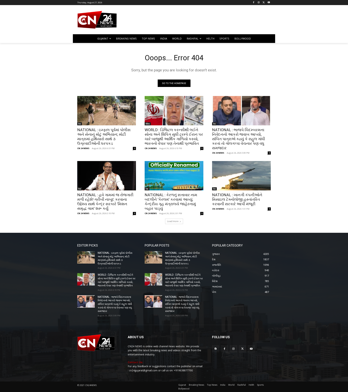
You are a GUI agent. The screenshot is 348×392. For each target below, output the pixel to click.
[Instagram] (259, 3)
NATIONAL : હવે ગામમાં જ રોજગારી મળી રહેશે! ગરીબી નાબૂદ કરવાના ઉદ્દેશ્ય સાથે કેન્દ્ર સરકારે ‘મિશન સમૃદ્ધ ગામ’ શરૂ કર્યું (105, 202)
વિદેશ (148, 123)
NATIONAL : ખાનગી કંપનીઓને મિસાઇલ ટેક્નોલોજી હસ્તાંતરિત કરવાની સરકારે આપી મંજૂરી (237, 199)
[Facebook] (254, 3)
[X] (264, 3)
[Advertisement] (203, 21)
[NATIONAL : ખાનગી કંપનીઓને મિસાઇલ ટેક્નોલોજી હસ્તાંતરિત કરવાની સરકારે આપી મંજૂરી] (241, 175)
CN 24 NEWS (83, 148)
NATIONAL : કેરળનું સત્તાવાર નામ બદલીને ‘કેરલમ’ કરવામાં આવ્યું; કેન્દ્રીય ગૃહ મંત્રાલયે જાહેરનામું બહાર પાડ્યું (171, 202)
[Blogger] (215, 348)
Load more (173, 221)
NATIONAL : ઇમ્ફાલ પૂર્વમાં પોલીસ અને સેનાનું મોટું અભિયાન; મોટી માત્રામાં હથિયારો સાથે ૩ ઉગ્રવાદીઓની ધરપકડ (103, 137)
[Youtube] (269, 3)
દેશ (79, 123)
